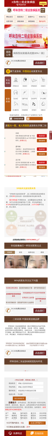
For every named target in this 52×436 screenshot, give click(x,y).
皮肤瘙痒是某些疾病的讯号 (13, 295)
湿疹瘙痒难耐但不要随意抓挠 (25, 288)
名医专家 (9, 21)
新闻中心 (31, 17)
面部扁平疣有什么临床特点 (25, 303)
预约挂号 (42, 21)
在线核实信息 (34, 398)
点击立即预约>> (37, 423)
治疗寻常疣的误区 (40, 300)
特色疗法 (42, 17)
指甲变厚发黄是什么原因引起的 (40, 288)
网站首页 (9, 17)
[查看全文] (23, 140)
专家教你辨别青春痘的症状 (12, 288)
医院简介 (20, 17)
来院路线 (31, 21)
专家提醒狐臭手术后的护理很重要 (34, 293)
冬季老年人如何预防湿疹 (28, 298)
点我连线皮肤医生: (24, 240)
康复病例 (20, 21)
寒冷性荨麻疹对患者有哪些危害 (11, 303)
